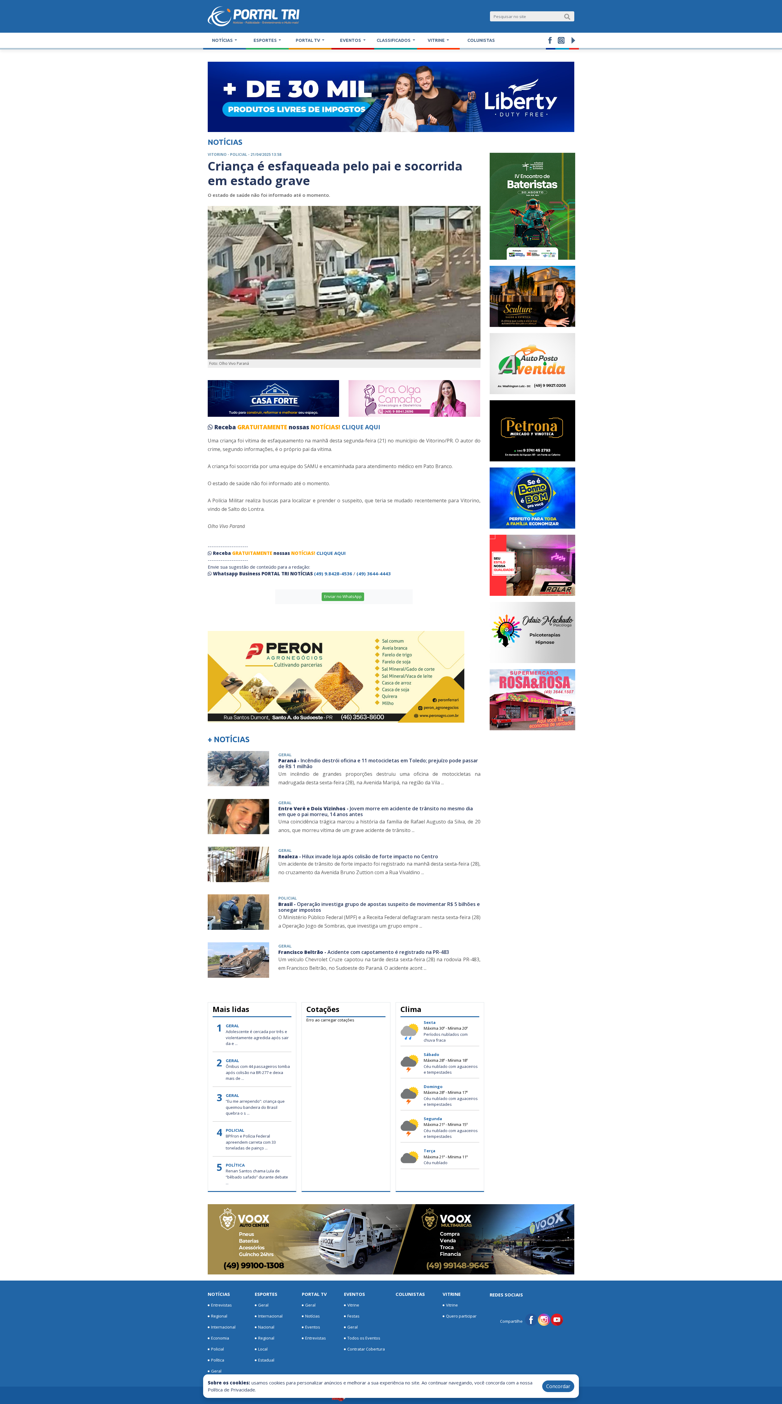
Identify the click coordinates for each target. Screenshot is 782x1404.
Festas (353, 1316)
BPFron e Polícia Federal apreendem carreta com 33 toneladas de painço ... (251, 1142)
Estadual (266, 1360)
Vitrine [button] (437, 40)
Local (263, 1349)
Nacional (266, 1327)
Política (217, 1360)
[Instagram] (544, 1319)
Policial (217, 1349)
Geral (216, 1371)
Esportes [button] (266, 40)
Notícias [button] (223, 40)
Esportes (266, 1294)
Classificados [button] (394, 40)
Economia (220, 1338)
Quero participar (461, 1316)
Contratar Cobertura (366, 1349)
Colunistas (481, 40)
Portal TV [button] (308, 40)
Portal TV (314, 1294)
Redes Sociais (506, 1295)
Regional (219, 1316)
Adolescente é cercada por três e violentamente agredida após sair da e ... (257, 1037)
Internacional (223, 1327)
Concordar (558, 1386)
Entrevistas (221, 1305)
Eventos (312, 1327)
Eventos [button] (351, 40)
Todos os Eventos (363, 1338)
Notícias (219, 1294)
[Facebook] (531, 1319)
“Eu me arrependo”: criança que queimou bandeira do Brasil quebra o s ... (255, 1107)
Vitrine (353, 1305)
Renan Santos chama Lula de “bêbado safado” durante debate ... (257, 1177)
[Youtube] (557, 1319)
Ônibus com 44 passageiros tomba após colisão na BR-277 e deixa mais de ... (258, 1072)
